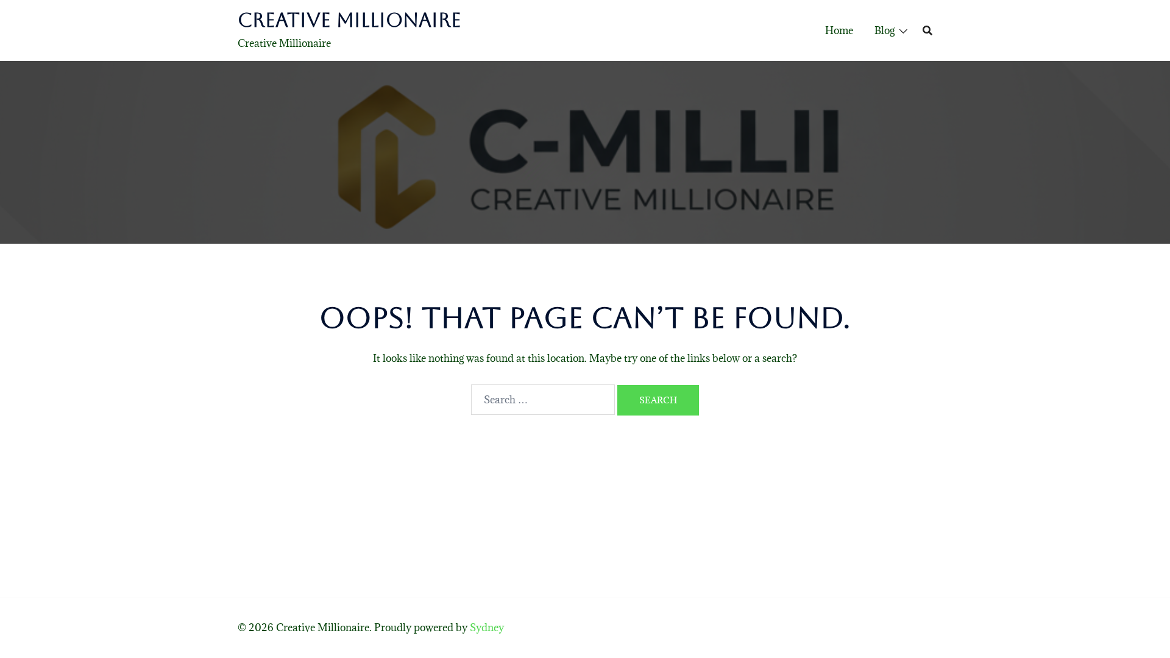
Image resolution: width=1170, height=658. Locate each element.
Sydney (487, 627)
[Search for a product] (927, 30)
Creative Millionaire (349, 20)
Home (839, 30)
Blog (884, 30)
